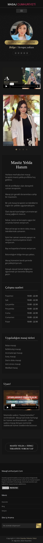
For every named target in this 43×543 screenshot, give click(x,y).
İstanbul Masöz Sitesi (28, 538)
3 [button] (23, 149)
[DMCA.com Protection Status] (10, 488)
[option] (21, 121)
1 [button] (16, 149)
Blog (3, 506)
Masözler (5, 502)
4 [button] (27, 149)
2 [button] (20, 149)
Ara (38, 526)
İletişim (4, 511)
